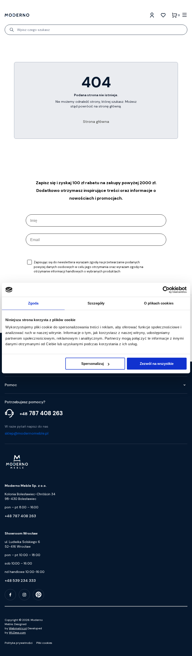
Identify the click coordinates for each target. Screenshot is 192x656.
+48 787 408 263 (20, 515)
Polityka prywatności (19, 643)
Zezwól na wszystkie (157, 364)
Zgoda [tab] (33, 303)
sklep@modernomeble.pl (26, 433)
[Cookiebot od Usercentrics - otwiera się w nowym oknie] (166, 289)
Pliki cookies (44, 643)
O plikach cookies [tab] (159, 303)
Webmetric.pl (18, 628)
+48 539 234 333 (20, 580)
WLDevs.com (17, 632)
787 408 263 (41, 413)
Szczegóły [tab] (96, 303)
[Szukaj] (11, 29)
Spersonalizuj (92, 364)
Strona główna (96, 121)
